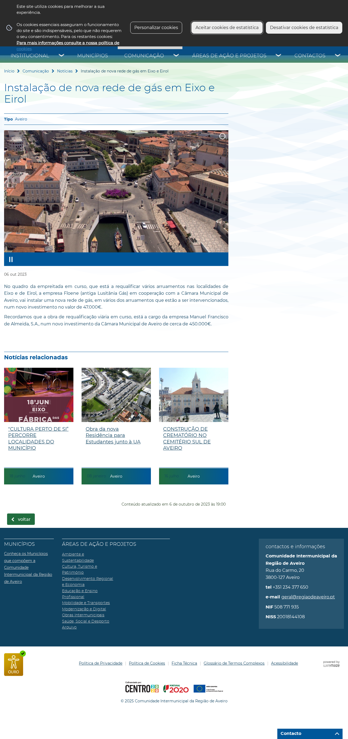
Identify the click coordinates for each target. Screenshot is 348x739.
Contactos (309, 55)
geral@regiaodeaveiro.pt (308, 597)
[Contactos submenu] (338, 56)
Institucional (30, 55)
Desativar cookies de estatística (304, 27)
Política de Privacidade (100, 663)
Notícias (65, 71)
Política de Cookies (147, 663)
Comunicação (144, 55)
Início (9, 71)
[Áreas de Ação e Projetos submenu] (279, 56)
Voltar (24, 519)
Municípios (92, 55)
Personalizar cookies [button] (156, 27)
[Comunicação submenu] (176, 56)
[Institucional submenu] (62, 56)
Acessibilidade (284, 663)
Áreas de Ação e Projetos (229, 55)
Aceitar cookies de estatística (227, 27)
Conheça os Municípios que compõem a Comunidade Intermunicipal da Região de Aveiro (28, 567)
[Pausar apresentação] (11, 259)
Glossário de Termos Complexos (234, 663)
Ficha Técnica (184, 663)
